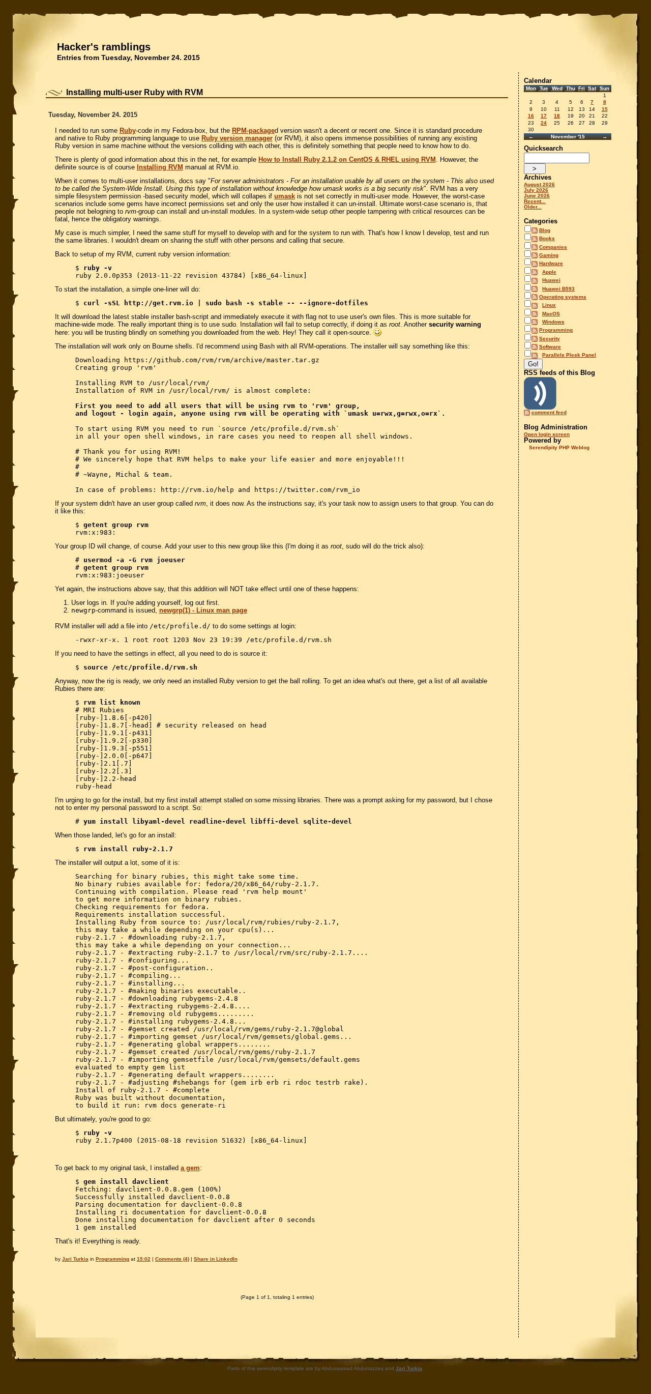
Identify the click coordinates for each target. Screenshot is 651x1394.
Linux (549, 305)
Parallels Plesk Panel (569, 355)
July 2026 (536, 190)
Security (549, 338)
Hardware (551, 263)
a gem (190, 1168)
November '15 (568, 136)
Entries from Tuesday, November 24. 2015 (128, 57)
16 (531, 116)
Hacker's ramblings (104, 46)
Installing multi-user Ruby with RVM (134, 92)
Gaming (548, 255)
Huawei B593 (558, 289)
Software (550, 347)
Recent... (535, 201)
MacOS (551, 313)
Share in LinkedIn (216, 1259)
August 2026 (539, 184)
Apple (549, 272)
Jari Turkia (75, 1259)
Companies (553, 247)
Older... (533, 207)
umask (284, 196)
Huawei (551, 280)
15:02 (144, 1259)
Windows (553, 322)
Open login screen (547, 434)
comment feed (549, 412)
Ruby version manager (237, 138)
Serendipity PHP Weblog (559, 447)
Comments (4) (172, 1259)
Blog (544, 230)
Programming (112, 1259)
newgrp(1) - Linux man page (203, 610)
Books (547, 238)
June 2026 (537, 195)
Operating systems (562, 297)
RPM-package (253, 130)
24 (544, 123)
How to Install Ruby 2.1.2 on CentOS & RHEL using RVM (347, 159)
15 (605, 109)
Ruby (128, 130)
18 (557, 116)
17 (544, 116)
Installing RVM (160, 167)
